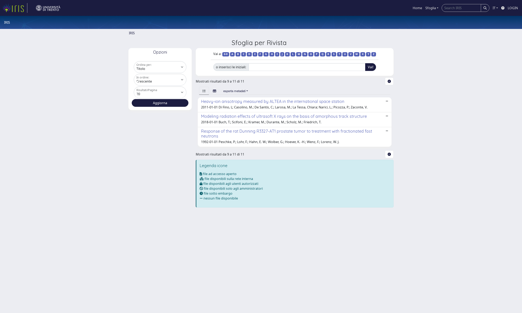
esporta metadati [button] (234, 91)
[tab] (204, 91)
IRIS (132, 33)
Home (417, 8)
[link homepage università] (48, 8)
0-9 (226, 54)
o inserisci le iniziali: (231, 67)
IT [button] (494, 8)
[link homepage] (14, 8)
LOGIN (513, 8)
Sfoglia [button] (430, 8)
